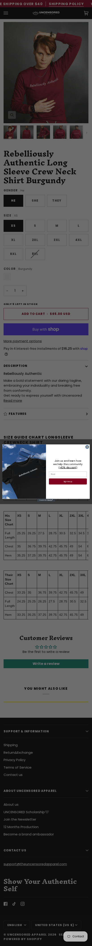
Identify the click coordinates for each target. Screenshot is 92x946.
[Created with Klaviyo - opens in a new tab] (46, 500)
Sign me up (67, 481)
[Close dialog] (87, 447)
